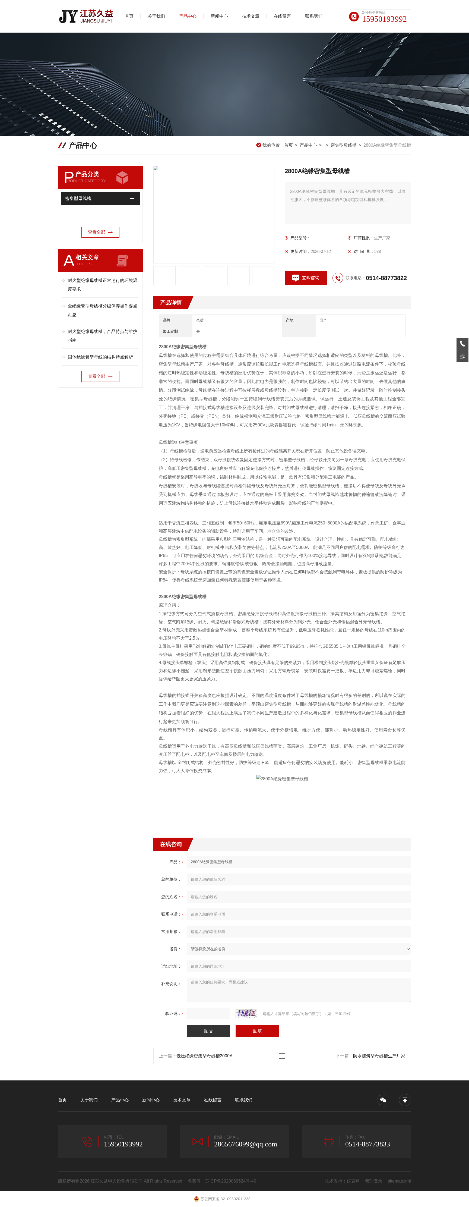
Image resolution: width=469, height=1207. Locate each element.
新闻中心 (219, 16)
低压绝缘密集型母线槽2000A (204, 1056)
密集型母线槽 (344, 145)
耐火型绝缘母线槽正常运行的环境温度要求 (102, 284)
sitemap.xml (399, 1181)
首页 (129, 16)
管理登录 (373, 1181)
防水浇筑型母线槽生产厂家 (379, 1056)
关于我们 (156, 16)
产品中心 (188, 16)
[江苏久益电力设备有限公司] (86, 16)
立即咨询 (310, 277)
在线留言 (282, 16)
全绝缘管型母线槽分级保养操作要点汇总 (102, 310)
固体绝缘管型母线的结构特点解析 (100, 357)
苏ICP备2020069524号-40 (230, 1181)
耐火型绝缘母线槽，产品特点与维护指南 (102, 335)
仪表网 (353, 1181)
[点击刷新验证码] (246, 1013)
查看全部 (96, 232)
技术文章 (250, 16)
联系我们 (313, 16)
